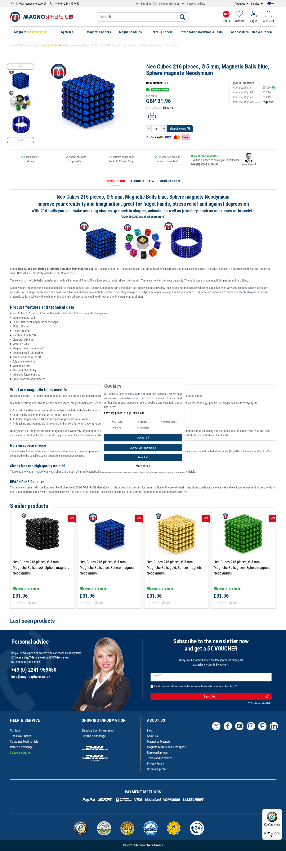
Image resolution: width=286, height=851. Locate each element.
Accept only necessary (143, 447)
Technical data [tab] (142, 181)
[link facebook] (228, 726)
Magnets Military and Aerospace (166, 747)
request (268, 102)
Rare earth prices (157, 753)
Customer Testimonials (24, 741)
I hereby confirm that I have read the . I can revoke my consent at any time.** (195, 686)
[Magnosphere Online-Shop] (41, 16)
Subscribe (209, 696)
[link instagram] (251, 726)
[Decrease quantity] (148, 129)
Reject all (143, 457)
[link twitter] (216, 726)
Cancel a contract (20, 753)
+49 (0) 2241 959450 (67, 3)
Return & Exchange (21, 747)
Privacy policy (114, 413)
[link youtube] (239, 726)
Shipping (168, 107)
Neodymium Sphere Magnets (76, 45)
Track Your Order (20, 736)
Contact (15, 730)
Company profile (157, 769)
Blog (149, 730)
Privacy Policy (155, 764)
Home (13, 45)
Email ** (158, 675)
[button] (20, 140)
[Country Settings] (270, 3)
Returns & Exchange (94, 736)
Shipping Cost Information (97, 730)
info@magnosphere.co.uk (31, 3)
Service (255, 3)
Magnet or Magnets (158, 741)
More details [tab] (170, 181)
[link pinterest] (262, 726)
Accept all (143, 437)
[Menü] (279, 811)
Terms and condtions (160, 758)
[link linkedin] (274, 726)
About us (240, 3)
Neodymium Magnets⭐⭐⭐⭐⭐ (38, 45)
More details (143, 465)
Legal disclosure (135, 413)
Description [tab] (115, 181)
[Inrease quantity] (164, 129)
